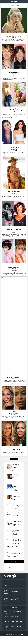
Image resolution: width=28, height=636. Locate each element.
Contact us (6, 581)
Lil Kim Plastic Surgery (14, 377)
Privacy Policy (6, 585)
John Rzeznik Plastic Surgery (14, 72)
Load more (14, 458)
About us (5, 583)
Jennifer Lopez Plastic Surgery (14, 192)
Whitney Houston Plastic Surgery (14, 230)
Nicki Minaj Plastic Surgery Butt (14, 110)
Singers (14, 34)
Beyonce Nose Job (14, 413)
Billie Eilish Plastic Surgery (14, 36)
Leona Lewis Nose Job (14, 449)
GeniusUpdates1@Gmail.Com (19, 634)
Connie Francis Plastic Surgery (14, 267)
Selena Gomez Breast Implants (14, 148)
